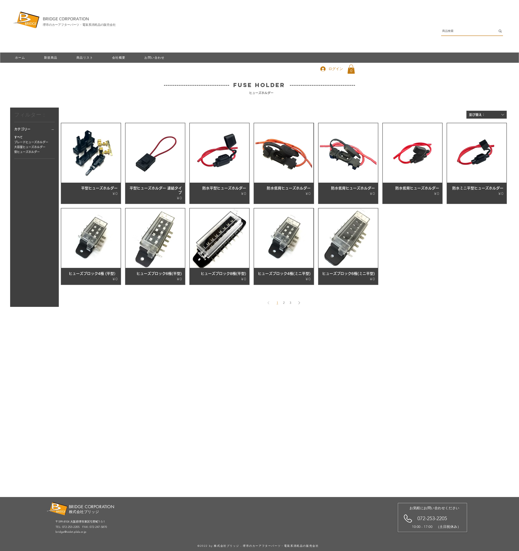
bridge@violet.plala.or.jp (71, 532)
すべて (18, 137)
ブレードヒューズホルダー (31, 142)
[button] (351, 69)
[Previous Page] (268, 303)
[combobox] (486, 115)
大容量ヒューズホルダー (29, 147)
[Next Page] (299, 303)
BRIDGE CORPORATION (66, 18)
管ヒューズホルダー (27, 151)
